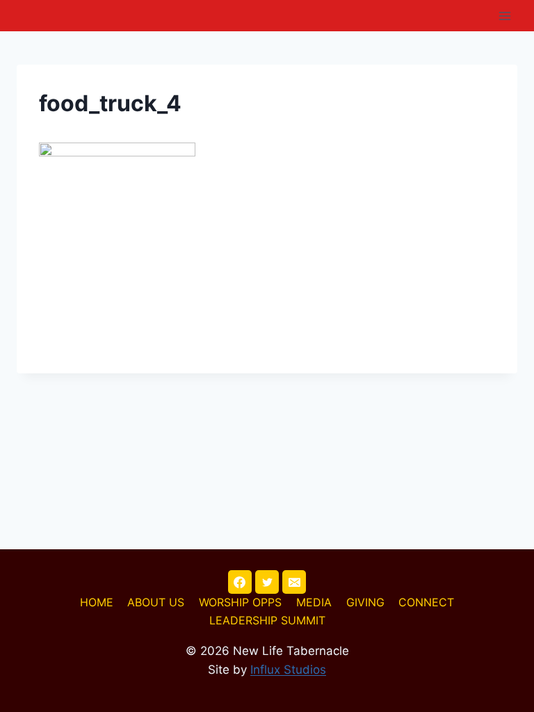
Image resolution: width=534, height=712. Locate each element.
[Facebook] (240, 582)
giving (365, 602)
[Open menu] (504, 15)
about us (155, 602)
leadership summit (267, 620)
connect (426, 602)
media (314, 602)
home (96, 602)
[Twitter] (267, 582)
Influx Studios (288, 670)
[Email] (294, 582)
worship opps (240, 602)
